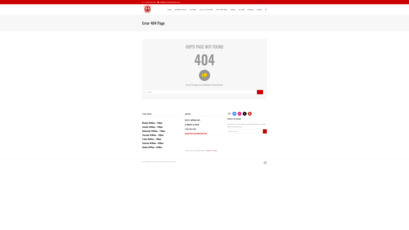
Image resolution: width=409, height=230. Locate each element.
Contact (259, 9)
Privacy (214, 150)
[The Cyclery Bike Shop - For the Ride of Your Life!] (147, 9)
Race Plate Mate (221, 9)
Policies (208, 150)
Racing (232, 9)
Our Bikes (193, 9)
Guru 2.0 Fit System (206, 9)
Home (170, 9)
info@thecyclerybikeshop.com (170, 2)
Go (260, 92)
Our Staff (241, 9)
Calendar (250, 9)
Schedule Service (180, 9)
